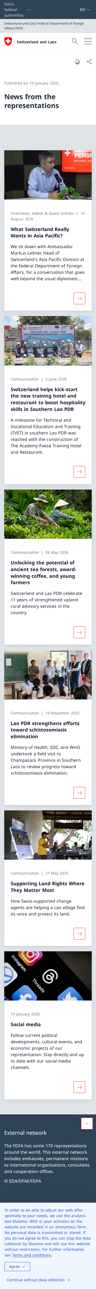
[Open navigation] (88, 41)
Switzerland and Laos (37, 41)
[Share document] (89, 61)
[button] (87, 1123)
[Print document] (77, 61)
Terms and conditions (31, 1254)
